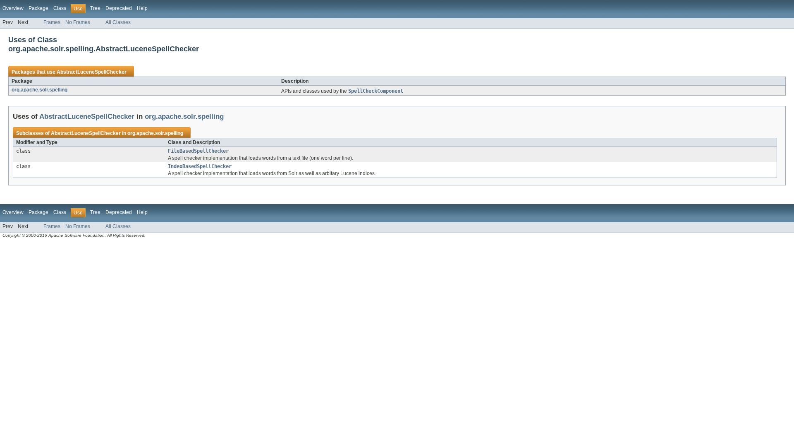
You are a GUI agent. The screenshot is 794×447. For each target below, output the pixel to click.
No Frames (77, 22)
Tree (95, 8)
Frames (51, 22)
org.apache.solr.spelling (39, 90)
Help (142, 8)
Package (38, 8)
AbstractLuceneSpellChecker (92, 72)
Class (59, 8)
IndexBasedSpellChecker (200, 166)
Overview (13, 8)
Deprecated (118, 8)
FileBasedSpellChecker (198, 151)
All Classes (118, 22)
